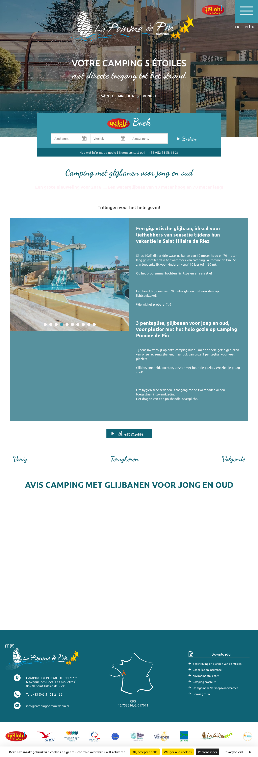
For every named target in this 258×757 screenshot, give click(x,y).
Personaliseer (207, 752)
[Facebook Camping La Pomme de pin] (7, 645)
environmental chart (206, 675)
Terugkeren (124, 459)
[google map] (129, 569)
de (254, 26)
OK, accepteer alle (145, 752)
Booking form (201, 694)
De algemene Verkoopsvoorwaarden (215, 688)
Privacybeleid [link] (233, 752)
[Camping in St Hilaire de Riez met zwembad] (129, 30)
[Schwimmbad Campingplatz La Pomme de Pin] (69, 274)
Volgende (233, 459)
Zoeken (189, 139)
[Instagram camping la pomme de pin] (12, 645)
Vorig (20, 459)
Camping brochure (204, 681)
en (245, 26)
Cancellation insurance (207, 669)
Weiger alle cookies (178, 752)
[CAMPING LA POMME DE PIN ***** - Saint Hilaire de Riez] (42, 659)
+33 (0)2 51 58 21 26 (164, 152)
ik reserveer (131, 433)
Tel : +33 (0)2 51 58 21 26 (44, 694)
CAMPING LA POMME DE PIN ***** (52, 678)
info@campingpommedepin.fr (47, 706)
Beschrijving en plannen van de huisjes (217, 663)
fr (237, 26)
